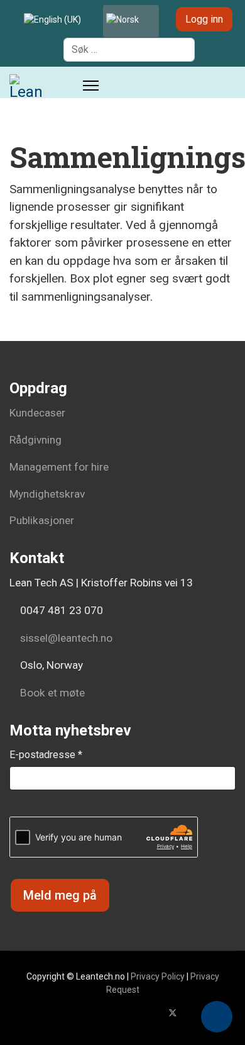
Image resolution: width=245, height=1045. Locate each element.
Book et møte (51, 692)
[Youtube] (193, 1013)
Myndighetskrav (47, 494)
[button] (216, 1016)
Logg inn (204, 19)
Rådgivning (35, 439)
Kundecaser (37, 412)
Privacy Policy (158, 976)
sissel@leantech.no (66, 638)
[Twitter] (172, 1013)
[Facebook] (152, 1013)
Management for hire (59, 467)
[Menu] (91, 85)
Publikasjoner (41, 520)
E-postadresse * (45, 755)
